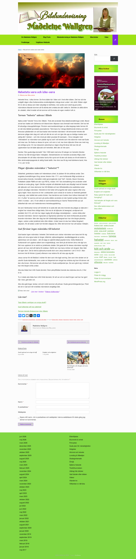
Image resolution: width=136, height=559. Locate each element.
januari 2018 (24, 546)
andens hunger (109, 225)
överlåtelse (111, 262)
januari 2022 (24, 518)
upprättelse (108, 259)
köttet (104, 245)
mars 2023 (23, 496)
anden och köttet (112, 223)
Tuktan (114, 257)
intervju (112, 240)
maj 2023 (22, 490)
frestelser (97, 233)
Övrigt (96, 149)
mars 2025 (23, 465)
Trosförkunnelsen (100, 155)
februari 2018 (24, 543)
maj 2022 (22, 512)
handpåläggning (104, 236)
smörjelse (96, 257)
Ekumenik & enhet (101, 127)
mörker (78, 319)
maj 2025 (22, 461)
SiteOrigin (78, 555)
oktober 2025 (24, 452)
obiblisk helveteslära (108, 252)
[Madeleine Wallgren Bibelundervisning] (68, 17)
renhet (96, 254)
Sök (95, 54)
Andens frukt (98, 225)
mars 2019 (23, 540)
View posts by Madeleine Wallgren (44, 328)
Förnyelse (97, 130)
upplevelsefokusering (98, 259)
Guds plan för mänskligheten (28, 319)
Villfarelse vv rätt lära (102, 171)
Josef (101, 243)
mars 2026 (23, 442)
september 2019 (25, 537)
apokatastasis (100, 228)
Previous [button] (96, 93)
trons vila (110, 257)
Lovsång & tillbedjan (101, 143)
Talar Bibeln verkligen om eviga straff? (32, 302)
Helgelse (97, 137)
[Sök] (114, 58)
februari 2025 (24, 468)
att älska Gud (110, 228)
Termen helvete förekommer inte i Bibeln (33, 311)
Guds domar (66, 319)
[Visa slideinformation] (106, 93)
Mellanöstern (97, 252)
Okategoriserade (100, 146)
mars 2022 (23, 515)
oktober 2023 (24, 487)
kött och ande (102, 248)
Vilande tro (98, 168)
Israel (116, 240)
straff (82, 319)
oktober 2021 (24, 521)
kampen (108, 243)
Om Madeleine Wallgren (29, 37)
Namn (20, 402)
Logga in (97, 272)
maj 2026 (22, 439)
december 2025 (25, 446)
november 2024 (25, 471)
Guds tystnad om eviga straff (104, 188)
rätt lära (106, 254)
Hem (20, 49)
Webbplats (22, 412)
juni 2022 (22, 509)
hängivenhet (107, 240)
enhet (96, 231)
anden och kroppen (103, 223)
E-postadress (23, 407)
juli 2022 (22, 505)
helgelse (112, 236)
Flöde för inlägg (100, 275)
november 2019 (25, 534)
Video (106, 37)
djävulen (61, 319)
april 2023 (23, 493)
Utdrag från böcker (101, 159)
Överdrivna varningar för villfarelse (28, 342)
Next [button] (115, 93)
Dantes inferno (55, 319)
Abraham (96, 223)
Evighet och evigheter (102, 191)
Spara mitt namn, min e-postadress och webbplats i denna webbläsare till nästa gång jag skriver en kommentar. (52, 418)
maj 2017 (22, 550)
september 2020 (25, 527)
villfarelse (98, 262)
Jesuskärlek (96, 243)
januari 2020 (24, 531)
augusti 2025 (24, 458)
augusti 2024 (24, 474)
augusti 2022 (24, 502)
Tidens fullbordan (52, 291)
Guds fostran (97, 236)
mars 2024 (23, 480)
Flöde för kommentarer (102, 278)
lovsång (112, 249)
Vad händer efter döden (41, 319)
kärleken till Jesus (98, 245)
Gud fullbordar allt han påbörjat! (29, 306)
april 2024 (23, 477)
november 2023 (25, 483)
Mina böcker (94, 37)
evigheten (110, 231)
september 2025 (25, 455)
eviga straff (102, 231)
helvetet (71, 319)
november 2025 (25, 449)
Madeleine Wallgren (27, 95)
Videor (96, 165)
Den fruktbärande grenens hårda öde (78, 342)
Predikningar (25, 42)
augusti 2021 (24, 524)
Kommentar (23, 384)
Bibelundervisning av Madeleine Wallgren (70, 37)
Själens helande (100, 152)
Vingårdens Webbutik (43, 42)
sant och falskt (112, 254)
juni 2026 (22, 436)
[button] (115, 40)
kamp (104, 243)
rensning (101, 254)
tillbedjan (105, 257)
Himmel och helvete (101, 140)
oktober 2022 (24, 499)
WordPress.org (99, 281)
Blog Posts (47, 37)
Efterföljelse (98, 124)
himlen (74, 319)
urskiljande (115, 259)
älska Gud (105, 262)
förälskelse (103, 233)
